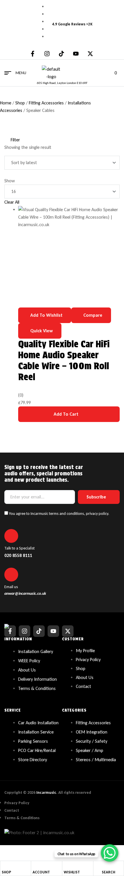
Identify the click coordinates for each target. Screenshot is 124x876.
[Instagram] (47, 53)
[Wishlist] (66, 865)
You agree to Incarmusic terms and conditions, (58, 513)
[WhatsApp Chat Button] (109, 853)
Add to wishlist (46, 315)
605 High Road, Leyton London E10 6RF (62, 83)
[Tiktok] (61, 53)
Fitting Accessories (46, 103)
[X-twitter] (90, 53)
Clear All (11, 202)
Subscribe (96, 497)
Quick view (41, 330)
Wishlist (72, 872)
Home (5, 103)
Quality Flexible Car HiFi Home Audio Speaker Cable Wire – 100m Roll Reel (64, 360)
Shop (20, 103)
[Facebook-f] (32, 53)
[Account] (35, 865)
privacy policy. (97, 513)
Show (9, 180)
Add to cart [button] (66, 414)
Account (41, 872)
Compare (92, 315)
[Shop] (4, 865)
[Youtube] (76, 53)
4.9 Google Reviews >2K (72, 24)
